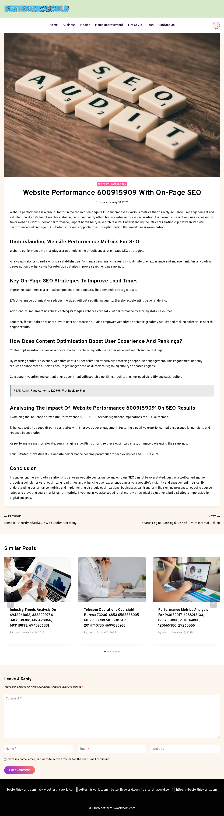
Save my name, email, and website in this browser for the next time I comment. (59, 759)
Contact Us (166, 25)
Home (53, 25)
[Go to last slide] (10, 603)
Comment (14, 699)
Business (68, 25)
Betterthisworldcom (112, 184)
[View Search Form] (216, 25)
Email (84, 749)
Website (158, 749)
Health (85, 25)
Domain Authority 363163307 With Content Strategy (40, 520)
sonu (102, 202)
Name (11, 749)
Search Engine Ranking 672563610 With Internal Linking (181, 520)
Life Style (135, 25)
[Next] (213, 603)
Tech (150, 25)
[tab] (105, 651)
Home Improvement (109, 25)
